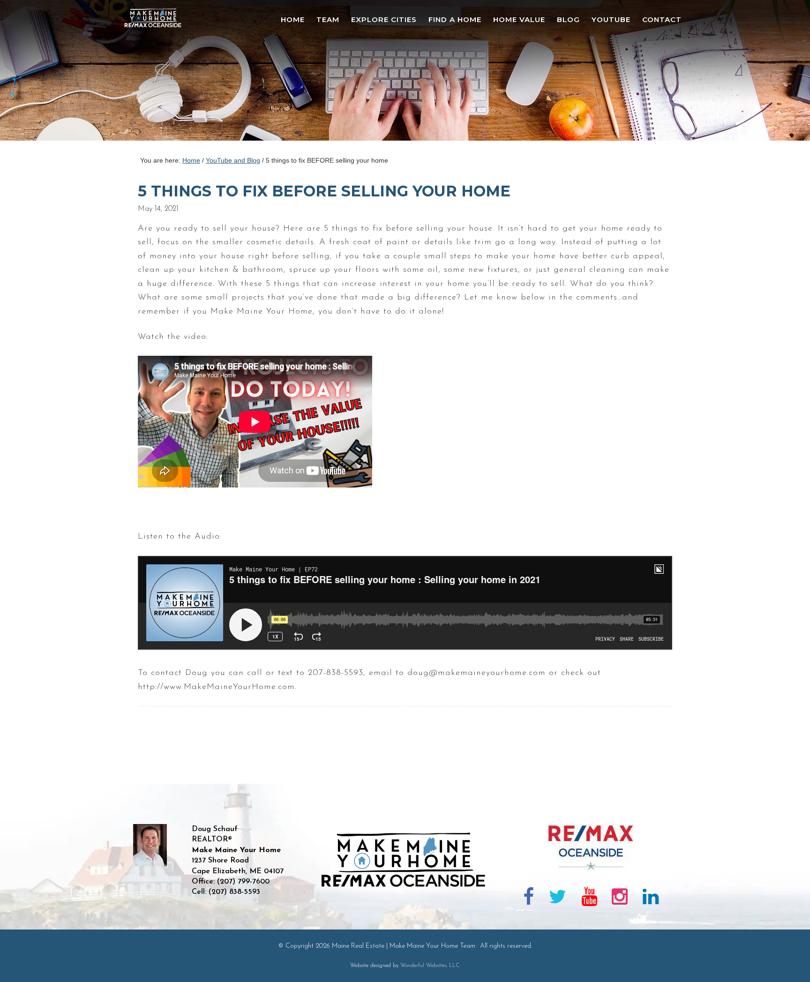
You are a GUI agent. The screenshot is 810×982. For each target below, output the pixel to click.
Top (788, 960)
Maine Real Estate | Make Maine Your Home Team (158, 73)
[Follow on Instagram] (619, 898)
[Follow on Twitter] (557, 898)
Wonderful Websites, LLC (430, 965)
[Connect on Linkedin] (650, 898)
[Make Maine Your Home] (405, 918)
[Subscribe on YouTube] (589, 898)
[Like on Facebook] (529, 898)
